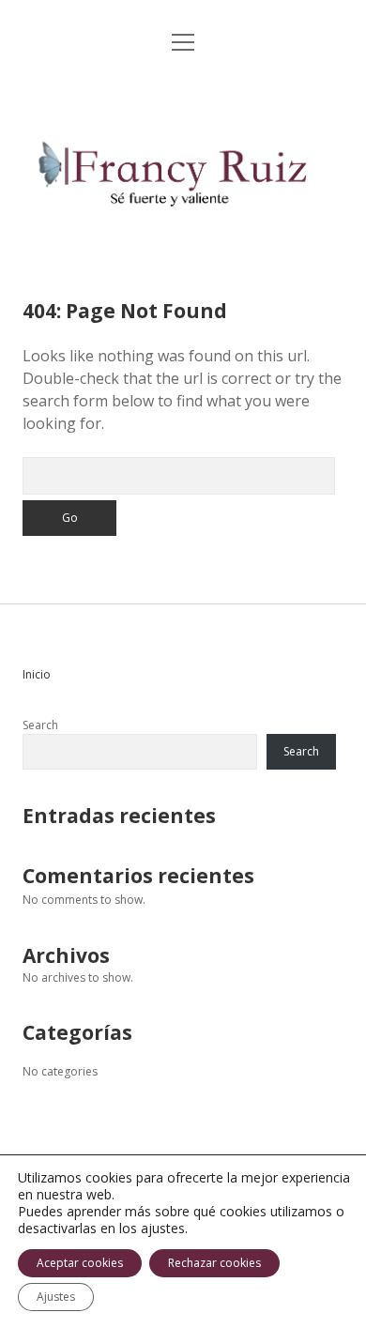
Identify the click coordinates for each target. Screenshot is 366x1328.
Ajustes (56, 1297)
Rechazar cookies (214, 1263)
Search (40, 725)
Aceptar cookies (80, 1263)
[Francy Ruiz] (183, 236)
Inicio (37, 674)
